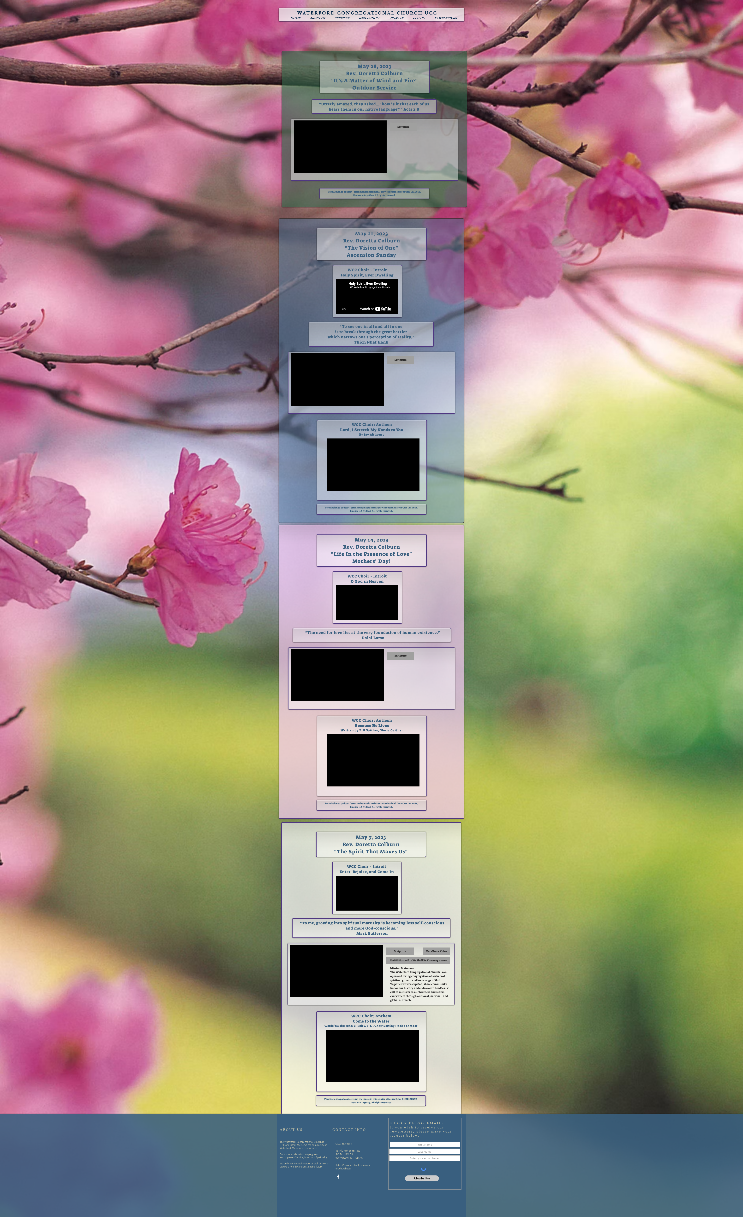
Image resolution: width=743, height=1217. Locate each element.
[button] (317, 18)
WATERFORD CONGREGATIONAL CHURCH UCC (367, 13)
